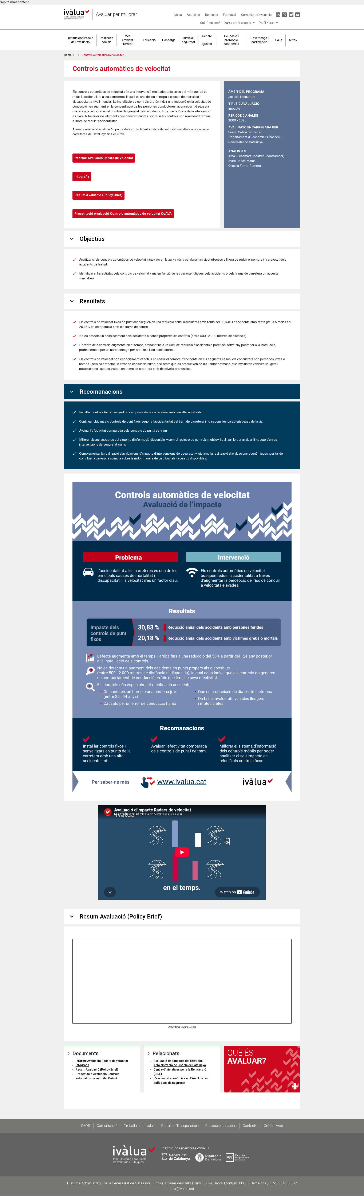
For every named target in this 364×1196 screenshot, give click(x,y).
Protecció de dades (220, 1125)
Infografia (82, 176)
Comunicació (107, 1125)
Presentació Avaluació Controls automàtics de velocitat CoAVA (123, 213)
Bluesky (291, 14)
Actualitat (193, 15)
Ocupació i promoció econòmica (231, 40)
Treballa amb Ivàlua (139, 1125)
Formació (229, 15)
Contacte (250, 1125)
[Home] (76, 14)
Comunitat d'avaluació (256, 15)
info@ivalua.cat (182, 1189)
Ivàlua (178, 15)
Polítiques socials (106, 40)
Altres (293, 40)
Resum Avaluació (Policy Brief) (98, 195)
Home (67, 55)
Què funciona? (210, 23)
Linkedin (278, 14)
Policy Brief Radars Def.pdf (182, 1026)
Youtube (297, 14)
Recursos (211, 15)
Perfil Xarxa (267, 23)
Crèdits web (273, 1125)
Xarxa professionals (238, 23)
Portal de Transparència (180, 1125)
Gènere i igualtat (207, 40)
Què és (246, 1057)
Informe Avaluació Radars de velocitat (104, 158)
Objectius (86, 238)
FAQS (85, 1125)
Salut (278, 40)
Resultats (86, 301)
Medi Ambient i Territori (128, 40)
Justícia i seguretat (188, 40)
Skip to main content (14, 2)
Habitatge (168, 40)
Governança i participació (259, 40)
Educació (149, 40)
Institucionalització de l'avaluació (80, 40)
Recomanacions (95, 391)
